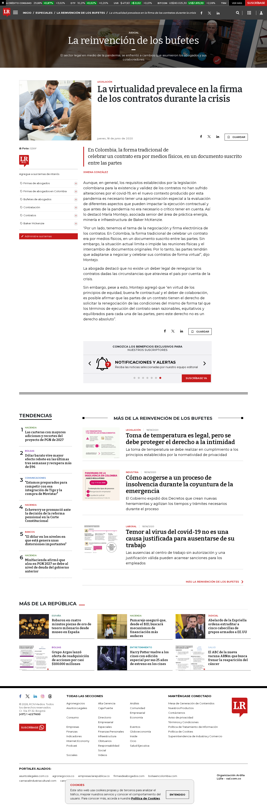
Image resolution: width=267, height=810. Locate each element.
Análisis (134, 703)
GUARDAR (238, 137)
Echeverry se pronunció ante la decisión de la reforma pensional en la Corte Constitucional (48, 515)
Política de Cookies (145, 798)
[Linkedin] (217, 137)
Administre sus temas (38, 236)
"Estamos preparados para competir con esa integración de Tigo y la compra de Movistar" (46, 488)
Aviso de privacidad (180, 717)
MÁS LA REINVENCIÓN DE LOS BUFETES (212, 581)
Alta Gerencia (106, 703)
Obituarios (104, 740)
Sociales (71, 755)
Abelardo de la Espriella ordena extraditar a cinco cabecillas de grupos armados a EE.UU (227, 626)
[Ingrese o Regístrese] (261, 13)
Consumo (72, 717)
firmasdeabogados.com (129, 776)
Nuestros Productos (181, 708)
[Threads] (51, 697)
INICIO (27, 12)
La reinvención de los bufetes (133, 40)
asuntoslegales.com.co (33, 776)
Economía (136, 717)
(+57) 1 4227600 (29, 714)
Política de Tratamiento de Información (193, 726)
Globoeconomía (140, 731)
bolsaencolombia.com (162, 776)
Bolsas (29, 451)
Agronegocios (75, 703)
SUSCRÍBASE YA (196, 378)
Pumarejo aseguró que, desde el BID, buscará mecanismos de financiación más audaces (148, 628)
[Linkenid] (218, 13)
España (56, 615)
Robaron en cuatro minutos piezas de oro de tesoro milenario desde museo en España (71, 626)
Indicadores (74, 736)
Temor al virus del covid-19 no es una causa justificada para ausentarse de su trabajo (180, 538)
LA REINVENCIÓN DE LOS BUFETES (81, 12)
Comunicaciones (35, 478)
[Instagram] (44, 697)
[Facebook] (201, 13)
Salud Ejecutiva (139, 745)
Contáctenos (176, 712)
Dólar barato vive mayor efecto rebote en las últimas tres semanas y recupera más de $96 (48, 461)
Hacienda (31, 427)
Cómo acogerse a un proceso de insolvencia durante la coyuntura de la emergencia (179, 484)
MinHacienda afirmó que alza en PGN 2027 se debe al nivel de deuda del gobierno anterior (47, 565)
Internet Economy (77, 740)
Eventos (135, 726)
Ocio (133, 740)
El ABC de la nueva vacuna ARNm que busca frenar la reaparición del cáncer (228, 658)
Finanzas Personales (111, 731)
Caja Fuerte (105, 708)
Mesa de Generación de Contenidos (191, 703)
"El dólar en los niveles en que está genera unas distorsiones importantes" (45, 540)
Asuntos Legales (76, 708)
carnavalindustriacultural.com (37, 780)
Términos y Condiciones (183, 722)
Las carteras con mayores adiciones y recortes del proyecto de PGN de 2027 (45, 435)
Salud (212, 647)
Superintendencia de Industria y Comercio (195, 736)
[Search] (237, 13)
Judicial (213, 615)
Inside (133, 736)
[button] (88, 364)
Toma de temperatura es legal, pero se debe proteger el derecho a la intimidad (180, 439)
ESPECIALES (44, 12)
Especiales (105, 726)
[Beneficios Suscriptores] (249, 13)
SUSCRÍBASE (256, 3)
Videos (102, 755)
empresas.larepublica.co (94, 776)
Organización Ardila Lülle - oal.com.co (231, 777)
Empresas (72, 726)
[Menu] (16, 12)
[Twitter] (209, 13)
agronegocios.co (63, 776)
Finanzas (71, 731)
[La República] (6, 13)
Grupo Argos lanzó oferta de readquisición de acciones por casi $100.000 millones (70, 658)
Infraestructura (107, 736)
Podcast (71, 745)
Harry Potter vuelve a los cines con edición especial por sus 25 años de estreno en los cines (149, 658)
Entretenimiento (141, 647)
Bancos (30, 532)
